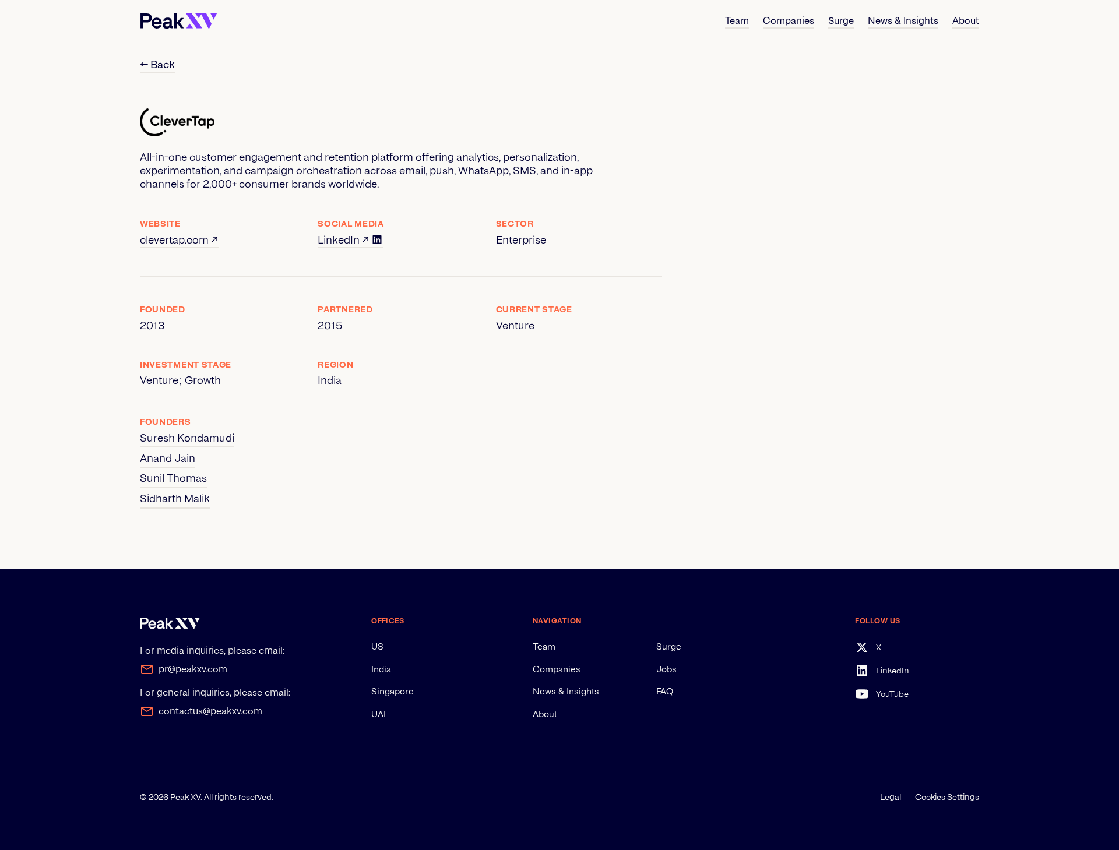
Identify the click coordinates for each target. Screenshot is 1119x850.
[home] (178, 21)
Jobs (666, 669)
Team (544, 646)
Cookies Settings (947, 797)
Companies (556, 669)
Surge (668, 646)
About (545, 714)
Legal (890, 797)
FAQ (664, 691)
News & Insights (566, 691)
